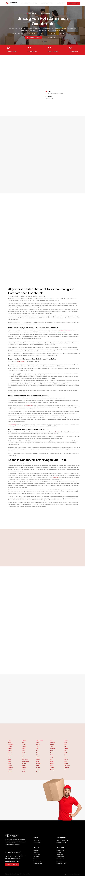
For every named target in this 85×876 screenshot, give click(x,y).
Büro (20, 407)
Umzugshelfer (28, 405)
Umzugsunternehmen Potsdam (29, 3)
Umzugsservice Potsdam (47, 3)
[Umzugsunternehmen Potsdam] (11, 3)
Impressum (71, 874)
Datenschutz (77, 874)
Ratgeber (66, 874)
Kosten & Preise (61, 3)
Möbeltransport (20, 361)
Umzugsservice (61, 332)
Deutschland (56, 477)
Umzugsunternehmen (64, 330)
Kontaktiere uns (12, 424)
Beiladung (57, 432)
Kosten (51, 299)
